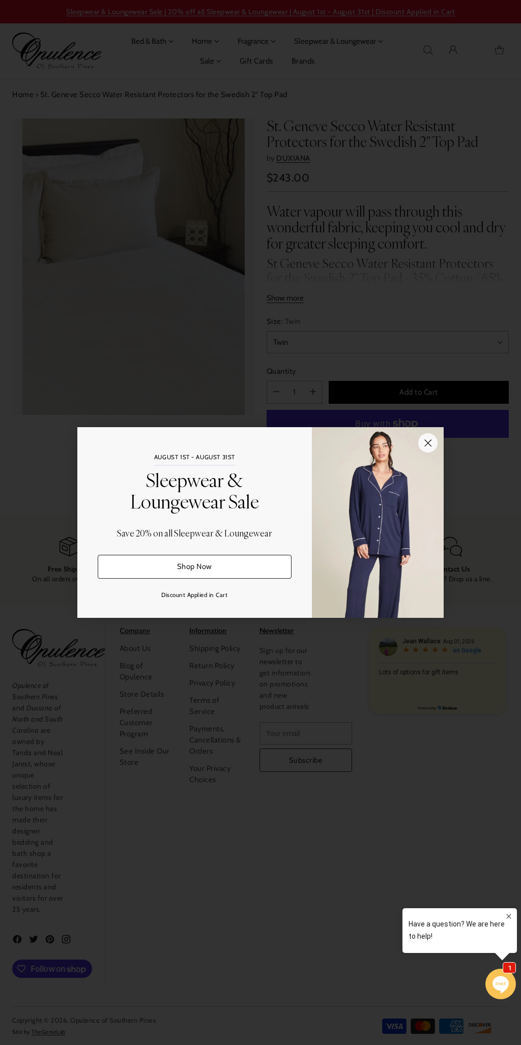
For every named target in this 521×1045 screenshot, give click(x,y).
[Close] (428, 443)
